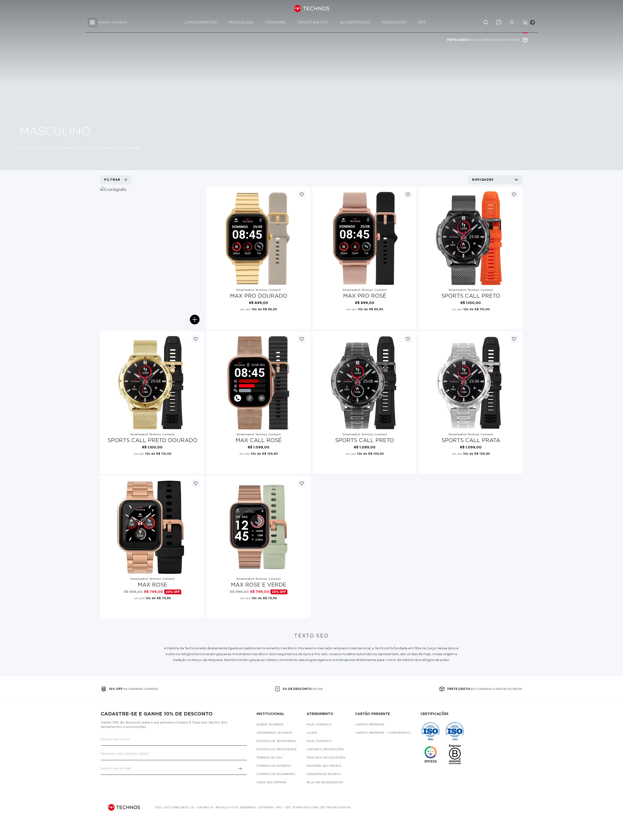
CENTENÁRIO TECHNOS (274, 732)
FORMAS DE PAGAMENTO (276, 774)
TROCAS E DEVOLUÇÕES (326, 757)
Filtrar (112, 179)
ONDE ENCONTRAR (271, 782)
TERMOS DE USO (270, 757)
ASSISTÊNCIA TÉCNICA (323, 774)
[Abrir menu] (195, 319)
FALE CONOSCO (319, 724)
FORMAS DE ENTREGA (274, 765)
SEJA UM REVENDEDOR (325, 782)
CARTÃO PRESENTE (370, 724)
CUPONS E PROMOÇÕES (325, 749)
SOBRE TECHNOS (270, 724)
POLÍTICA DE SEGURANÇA (276, 741)
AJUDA (312, 732)
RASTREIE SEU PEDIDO (324, 765)
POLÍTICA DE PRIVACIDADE (277, 749)
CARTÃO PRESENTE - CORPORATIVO (383, 732)
